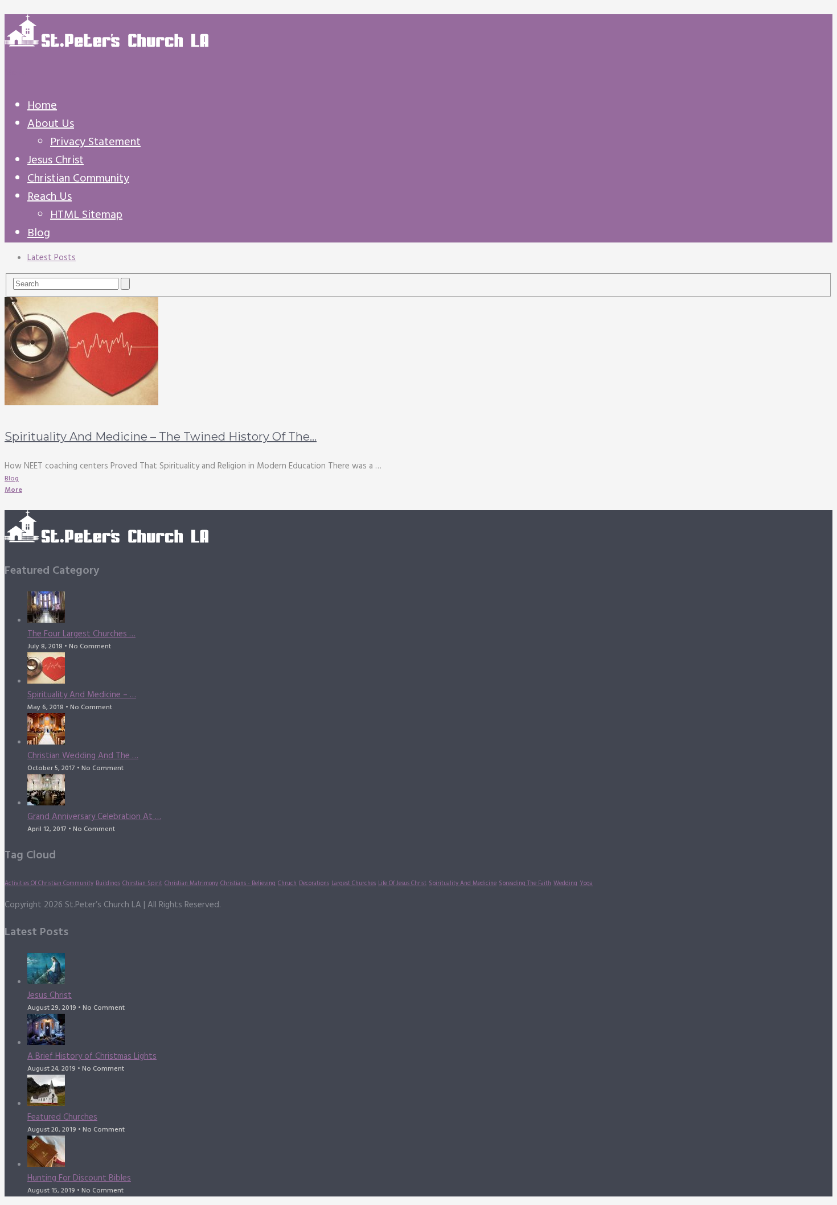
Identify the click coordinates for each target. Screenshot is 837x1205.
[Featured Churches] (429, 1093)
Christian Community (78, 179)
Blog (38, 233)
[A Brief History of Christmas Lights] (429, 1032)
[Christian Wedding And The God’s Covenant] (429, 731)
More (13, 490)
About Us (50, 124)
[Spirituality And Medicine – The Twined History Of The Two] (418, 353)
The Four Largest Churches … (81, 634)
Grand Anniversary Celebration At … (94, 817)
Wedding (565, 884)
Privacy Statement (95, 142)
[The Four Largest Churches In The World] (429, 609)
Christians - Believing (248, 884)
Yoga (586, 884)
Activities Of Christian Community (49, 884)
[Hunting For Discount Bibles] (429, 1153)
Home (42, 106)
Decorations (314, 884)
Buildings (108, 884)
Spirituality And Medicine (463, 884)
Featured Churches (62, 1117)
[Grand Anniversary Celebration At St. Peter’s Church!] (429, 792)
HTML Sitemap (86, 215)
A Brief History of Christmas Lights (92, 1056)
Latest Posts (51, 258)
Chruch (287, 884)
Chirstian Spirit (142, 884)
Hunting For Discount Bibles (79, 1178)
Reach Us (49, 197)
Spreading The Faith (525, 884)
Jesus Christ (55, 160)
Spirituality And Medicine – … (81, 695)
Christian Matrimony (191, 884)
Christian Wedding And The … (82, 756)
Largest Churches (353, 884)
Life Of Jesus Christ (402, 884)
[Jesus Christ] (429, 971)
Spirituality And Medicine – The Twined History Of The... (161, 436)
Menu (15, 73)
